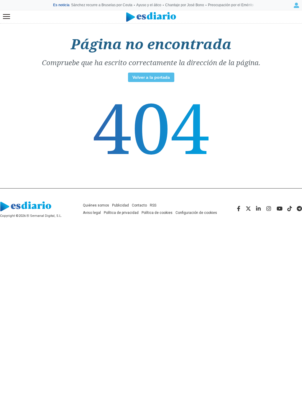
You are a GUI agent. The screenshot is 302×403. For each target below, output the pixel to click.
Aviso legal (92, 213)
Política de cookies (157, 213)
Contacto (139, 205)
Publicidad (120, 205)
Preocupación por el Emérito (231, 5)
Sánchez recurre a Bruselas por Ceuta (101, 5)
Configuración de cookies (196, 213)
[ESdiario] (151, 17)
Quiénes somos (96, 205)
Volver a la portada (151, 77)
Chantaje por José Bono (184, 5)
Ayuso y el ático (148, 5)
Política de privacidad (121, 213)
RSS (153, 205)
